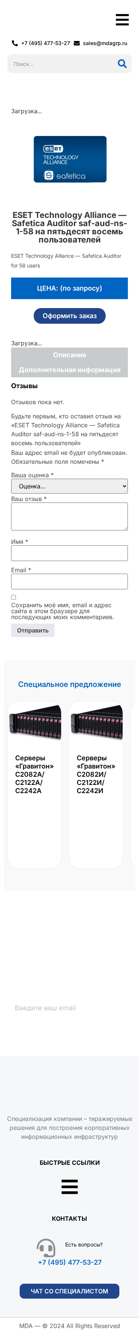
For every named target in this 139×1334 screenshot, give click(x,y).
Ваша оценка (32, 475)
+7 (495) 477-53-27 (70, 1262)
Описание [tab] (69, 355)
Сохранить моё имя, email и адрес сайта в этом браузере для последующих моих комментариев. (62, 611)
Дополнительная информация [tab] (69, 370)
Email (21, 570)
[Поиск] (122, 63)
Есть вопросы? (84, 1244)
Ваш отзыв (29, 499)
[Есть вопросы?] (46, 1248)
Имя (19, 542)
